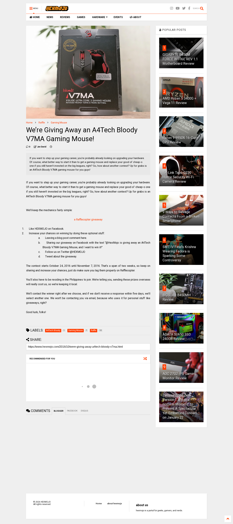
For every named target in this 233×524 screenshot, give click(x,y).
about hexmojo (114, 503)
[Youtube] (178, 8)
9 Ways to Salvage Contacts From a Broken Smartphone (181, 216)
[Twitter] (184, 8)
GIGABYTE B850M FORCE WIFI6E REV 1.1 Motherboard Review (180, 59)
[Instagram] (171, 8)
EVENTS (118, 17)
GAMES (81, 17)
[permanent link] (51, 146)
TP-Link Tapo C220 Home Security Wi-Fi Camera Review (178, 177)
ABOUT (137, 17)
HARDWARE (98, 17)
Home (29, 122)
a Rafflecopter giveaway (88, 219)
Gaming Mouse (59, 122)
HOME (36, 17)
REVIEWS (65, 17)
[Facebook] (189, 8)
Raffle (42, 122)
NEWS (50, 17)
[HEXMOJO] (56, 9)
